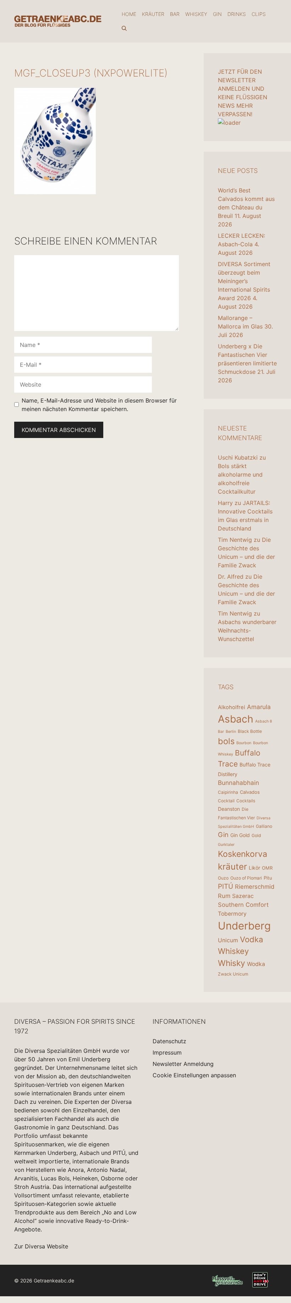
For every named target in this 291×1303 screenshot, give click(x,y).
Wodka (256, 964)
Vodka (251, 939)
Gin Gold (240, 835)
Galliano (264, 826)
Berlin (231, 731)
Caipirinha (228, 792)
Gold (256, 835)
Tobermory (232, 913)
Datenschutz (169, 1041)
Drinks (236, 14)
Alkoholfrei (231, 707)
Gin (217, 14)
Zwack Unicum (233, 974)
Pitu (268, 878)
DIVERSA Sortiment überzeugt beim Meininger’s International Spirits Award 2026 (244, 281)
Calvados (250, 792)
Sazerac (243, 896)
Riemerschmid (254, 886)
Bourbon (243, 743)
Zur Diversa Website (41, 1246)
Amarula (259, 707)
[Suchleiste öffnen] (124, 28)
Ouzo (223, 878)
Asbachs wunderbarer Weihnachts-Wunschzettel (247, 630)
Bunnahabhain (238, 782)
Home (129, 14)
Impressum (167, 1052)
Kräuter (153, 14)
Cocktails (245, 800)
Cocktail (226, 800)
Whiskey (196, 14)
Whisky (231, 963)
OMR (267, 868)
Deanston (229, 809)
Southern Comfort (243, 904)
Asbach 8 (263, 721)
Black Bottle (250, 731)
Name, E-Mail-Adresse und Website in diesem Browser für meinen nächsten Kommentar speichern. (99, 404)
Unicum (228, 940)
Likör (254, 868)
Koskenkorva (242, 854)
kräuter (232, 866)
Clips (259, 14)
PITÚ (225, 886)
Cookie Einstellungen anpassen (194, 1075)
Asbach (235, 719)
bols (226, 741)
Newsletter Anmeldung (183, 1063)
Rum (224, 895)
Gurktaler (226, 844)
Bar (175, 14)
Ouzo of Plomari (246, 878)
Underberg (244, 926)
